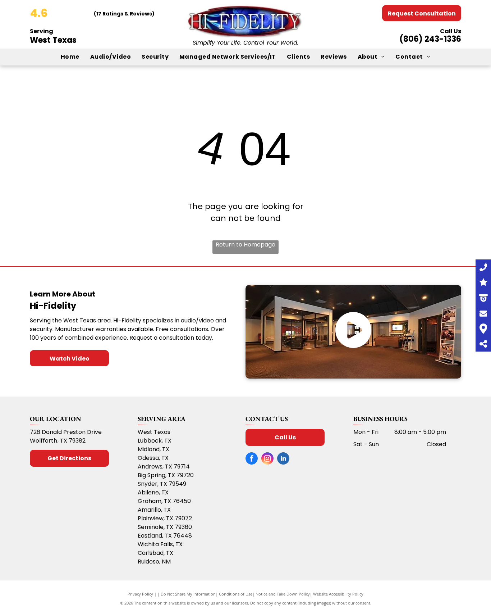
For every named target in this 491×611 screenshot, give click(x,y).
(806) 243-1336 (430, 39)
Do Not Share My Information (188, 594)
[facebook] (252, 459)
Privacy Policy (140, 594)
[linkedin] (283, 459)
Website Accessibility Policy (338, 594)
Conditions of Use (235, 594)
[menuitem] (70, 57)
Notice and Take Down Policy (283, 594)
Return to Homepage (245, 244)
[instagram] (267, 459)
